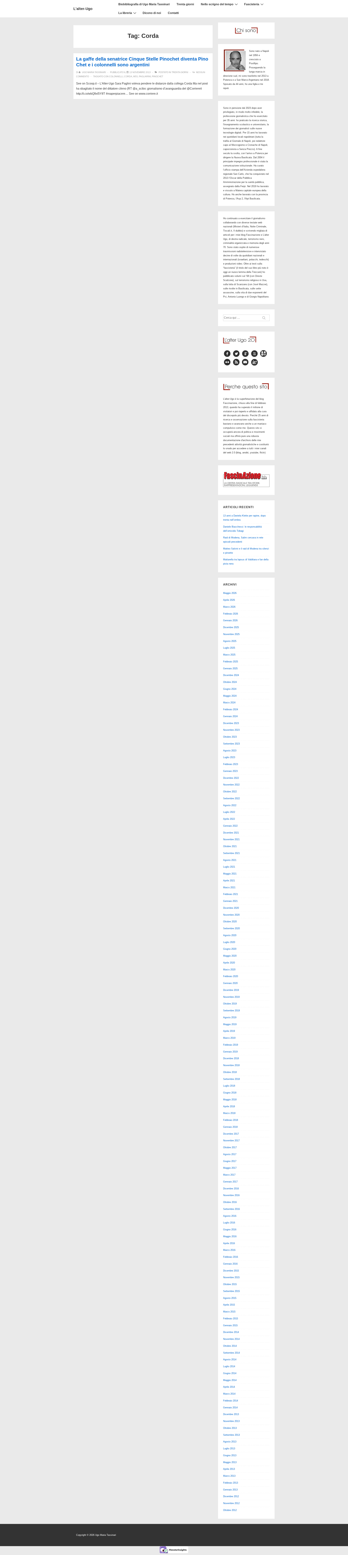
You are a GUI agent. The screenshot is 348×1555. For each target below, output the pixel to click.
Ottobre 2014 (230, 1346)
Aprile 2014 (229, 1387)
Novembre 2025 (231, 634)
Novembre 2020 (231, 914)
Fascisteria (251, 4)
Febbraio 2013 (230, 1482)
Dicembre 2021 (231, 832)
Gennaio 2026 (230, 620)
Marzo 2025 (229, 654)
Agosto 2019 (229, 1017)
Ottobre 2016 (230, 1202)
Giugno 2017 (229, 1161)
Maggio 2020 (230, 955)
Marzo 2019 (229, 1038)
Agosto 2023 (229, 750)
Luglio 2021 (229, 866)
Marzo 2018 (229, 1113)
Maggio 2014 (230, 1380)
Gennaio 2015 (230, 1325)
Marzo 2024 (229, 702)
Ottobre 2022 (230, 791)
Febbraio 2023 (230, 764)
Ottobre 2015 (230, 1284)
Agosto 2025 (229, 641)
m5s (135, 76)
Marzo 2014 (229, 1393)
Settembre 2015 (231, 1291)
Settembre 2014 (231, 1352)
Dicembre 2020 (231, 908)
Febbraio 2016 (230, 1257)
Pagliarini (145, 76)
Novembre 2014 (231, 1339)
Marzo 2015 (229, 1311)
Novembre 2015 (231, 1277)
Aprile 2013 (229, 1469)
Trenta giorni (185, 4)
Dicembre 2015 (231, 1270)
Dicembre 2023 (231, 723)
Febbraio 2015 (230, 1318)
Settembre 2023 (231, 743)
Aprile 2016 (229, 1243)
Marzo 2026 (229, 606)
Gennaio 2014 (230, 1407)
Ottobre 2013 (230, 1428)
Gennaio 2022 (230, 825)
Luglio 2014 (229, 1366)
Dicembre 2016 (231, 1188)
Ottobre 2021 (230, 846)
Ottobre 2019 (230, 1003)
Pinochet (157, 76)
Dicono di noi (152, 13)
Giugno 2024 (229, 689)
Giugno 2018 (229, 1092)
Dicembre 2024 (231, 675)
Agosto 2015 (229, 1298)
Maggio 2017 (230, 1168)
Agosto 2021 (229, 860)
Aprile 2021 (229, 880)
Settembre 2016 (231, 1209)
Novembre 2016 (231, 1195)
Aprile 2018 (229, 1106)
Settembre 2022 (231, 798)
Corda (128, 76)
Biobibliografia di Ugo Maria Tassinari (144, 4)
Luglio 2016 (229, 1222)
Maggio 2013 (230, 1462)
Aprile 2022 (229, 819)
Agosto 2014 (229, 1359)
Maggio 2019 (230, 1024)
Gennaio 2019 (230, 1051)
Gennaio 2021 (230, 901)
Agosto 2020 (229, 935)
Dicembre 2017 (231, 1133)
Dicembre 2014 (231, 1332)
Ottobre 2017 (230, 1147)
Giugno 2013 (229, 1455)
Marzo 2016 (229, 1250)
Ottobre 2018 (230, 1072)
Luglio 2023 (229, 757)
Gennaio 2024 (230, 716)
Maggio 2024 (230, 695)
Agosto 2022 (229, 805)
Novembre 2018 (231, 1065)
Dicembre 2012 (231, 1496)
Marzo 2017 (229, 1174)
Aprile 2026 (229, 600)
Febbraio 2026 (230, 613)
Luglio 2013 (229, 1448)
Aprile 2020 (229, 962)
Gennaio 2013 (230, 1489)
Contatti (173, 13)
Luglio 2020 (229, 942)
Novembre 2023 (231, 730)
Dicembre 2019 (231, 990)
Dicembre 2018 (231, 1058)
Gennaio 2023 (230, 771)
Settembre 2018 (231, 1079)
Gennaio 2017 (230, 1181)
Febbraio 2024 (230, 709)
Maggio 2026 (230, 593)
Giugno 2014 (229, 1373)
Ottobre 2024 (230, 682)
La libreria (125, 13)
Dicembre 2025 (231, 627)
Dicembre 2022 (231, 778)
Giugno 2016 (229, 1229)
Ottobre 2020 (230, 921)
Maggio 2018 (230, 1099)
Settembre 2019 (231, 1010)
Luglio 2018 (229, 1085)
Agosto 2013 (229, 1441)
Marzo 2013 (229, 1476)
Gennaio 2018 (230, 1127)
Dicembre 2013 (231, 1414)
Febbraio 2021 (230, 894)
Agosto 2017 (229, 1154)
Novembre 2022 (231, 784)
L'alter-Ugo (82, 9)
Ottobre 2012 (230, 1510)
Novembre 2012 (231, 1503)
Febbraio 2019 (230, 1044)
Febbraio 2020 (230, 976)
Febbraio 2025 (230, 661)
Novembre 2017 (231, 1140)
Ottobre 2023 (230, 736)
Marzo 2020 (229, 969)
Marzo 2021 (229, 887)
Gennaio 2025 (230, 668)
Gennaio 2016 (230, 1263)
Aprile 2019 (229, 1031)
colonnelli (116, 76)
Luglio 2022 (229, 812)
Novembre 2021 (231, 839)
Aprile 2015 (229, 1304)
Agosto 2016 (229, 1216)
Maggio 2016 (230, 1236)
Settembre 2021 (231, 853)
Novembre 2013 (231, 1421)
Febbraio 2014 (230, 1400)
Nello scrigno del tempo (217, 4)
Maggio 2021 (230, 873)
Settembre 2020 (231, 928)
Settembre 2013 (231, 1435)
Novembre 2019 (231, 997)
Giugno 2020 (229, 949)
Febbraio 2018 (230, 1120)
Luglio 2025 (229, 647)
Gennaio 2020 (230, 983)
